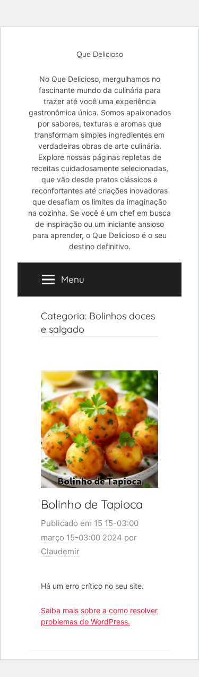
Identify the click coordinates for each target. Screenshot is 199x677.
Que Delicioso (99, 54)
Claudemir (60, 551)
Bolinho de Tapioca (92, 504)
